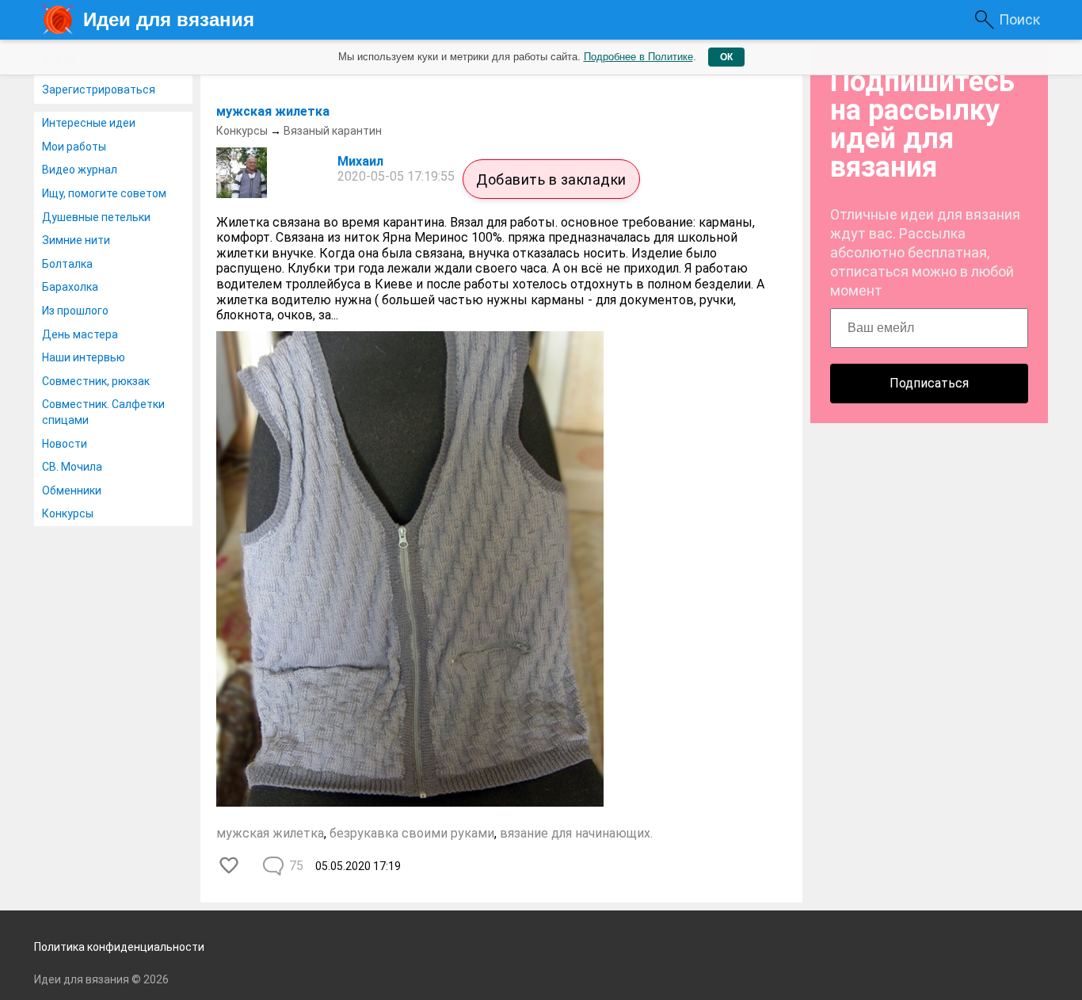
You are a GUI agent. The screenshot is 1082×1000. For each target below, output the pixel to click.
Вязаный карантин (333, 130)
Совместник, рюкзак (96, 381)
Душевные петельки (96, 217)
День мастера (80, 334)
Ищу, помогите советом (104, 193)
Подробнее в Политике (638, 57)
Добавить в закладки (551, 179)
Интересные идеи (88, 122)
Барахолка (70, 287)
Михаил (360, 161)
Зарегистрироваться (98, 89)
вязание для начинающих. (576, 833)
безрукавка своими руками (412, 833)
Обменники (71, 490)
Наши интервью (83, 357)
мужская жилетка (273, 111)
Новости (64, 443)
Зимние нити (76, 240)
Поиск (1019, 19)
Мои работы (74, 146)
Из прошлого (75, 310)
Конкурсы (67, 513)
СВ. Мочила (72, 466)
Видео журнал (79, 169)
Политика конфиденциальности (119, 947)
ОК (726, 57)
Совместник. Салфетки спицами (103, 412)
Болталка (67, 264)
